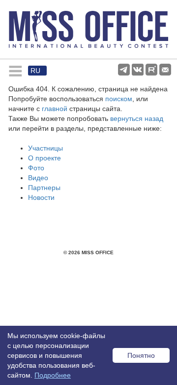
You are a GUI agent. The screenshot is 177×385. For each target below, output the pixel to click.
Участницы (45, 148)
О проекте (44, 158)
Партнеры (44, 188)
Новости (41, 197)
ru (35, 71)
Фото (36, 168)
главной (54, 109)
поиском (118, 99)
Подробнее (52, 375)
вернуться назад (136, 118)
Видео (38, 178)
